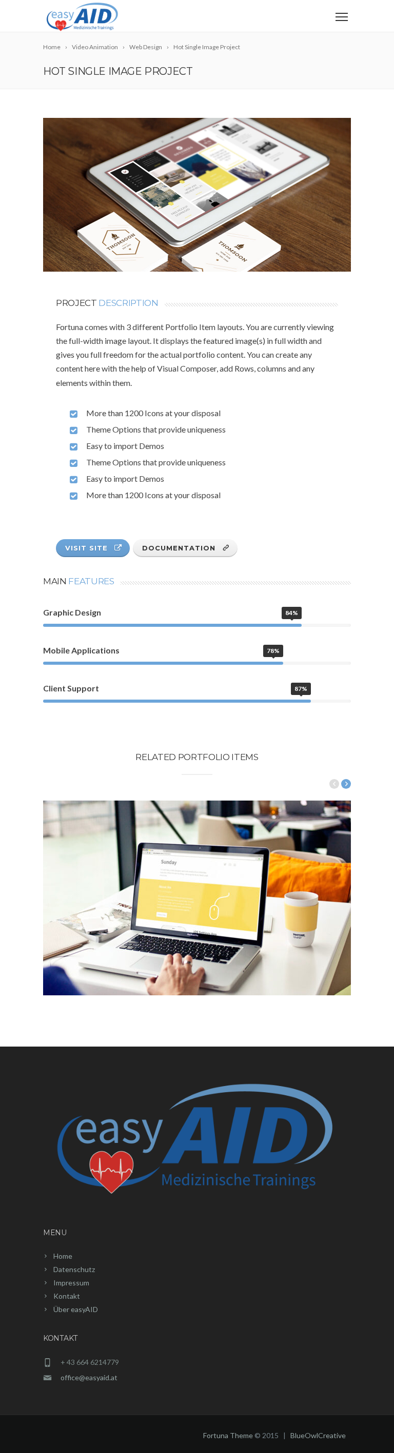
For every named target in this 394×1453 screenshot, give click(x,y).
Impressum (71, 1282)
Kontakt (66, 1296)
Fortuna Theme (228, 1435)
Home (62, 1256)
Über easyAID (75, 1309)
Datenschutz (74, 1269)
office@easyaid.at (89, 1377)
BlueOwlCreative (318, 1435)
